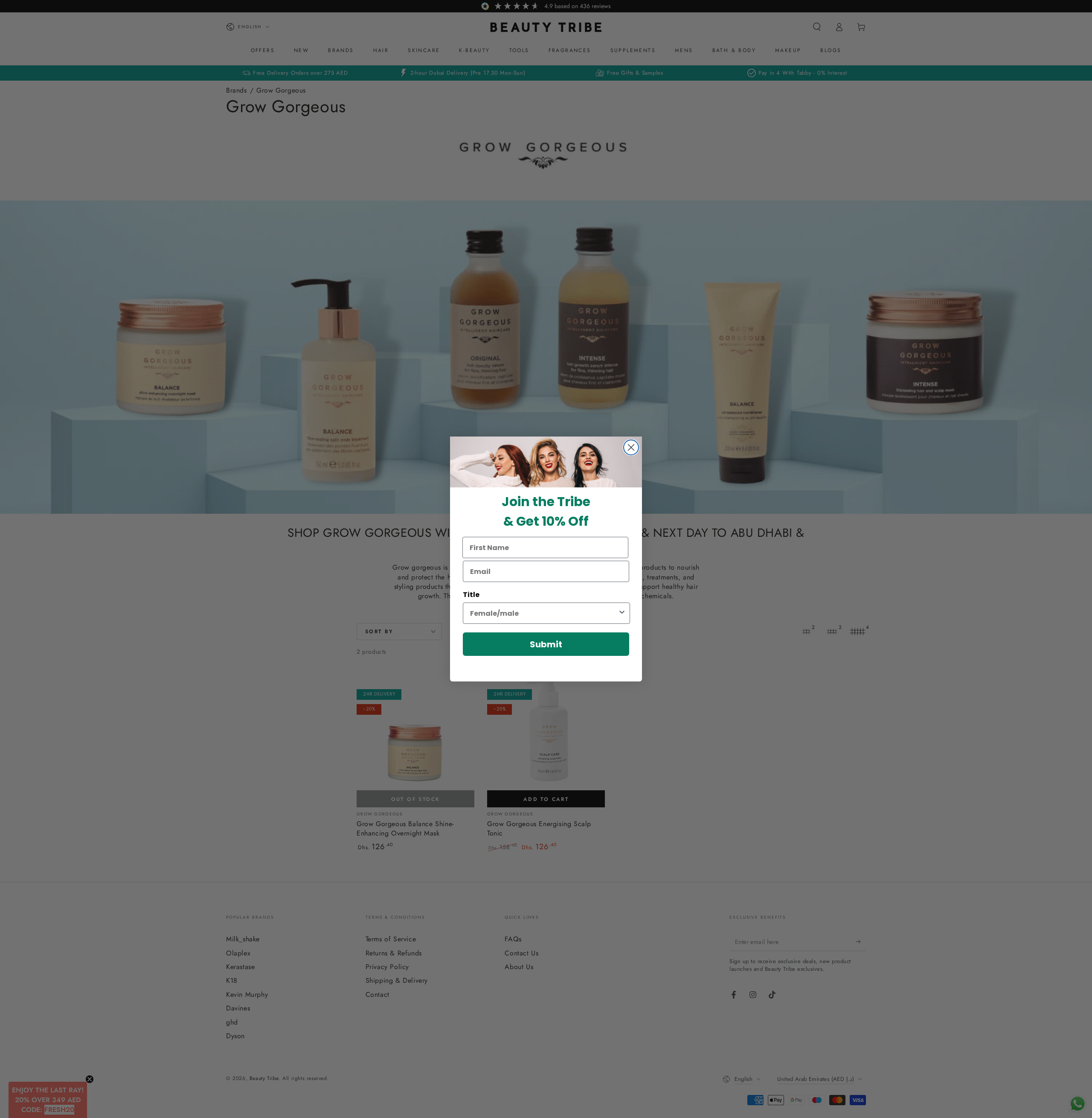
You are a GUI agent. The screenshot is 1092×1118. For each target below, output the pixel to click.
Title (471, 595)
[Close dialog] (631, 447)
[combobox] (544, 613)
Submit (546, 644)
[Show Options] (622, 613)
